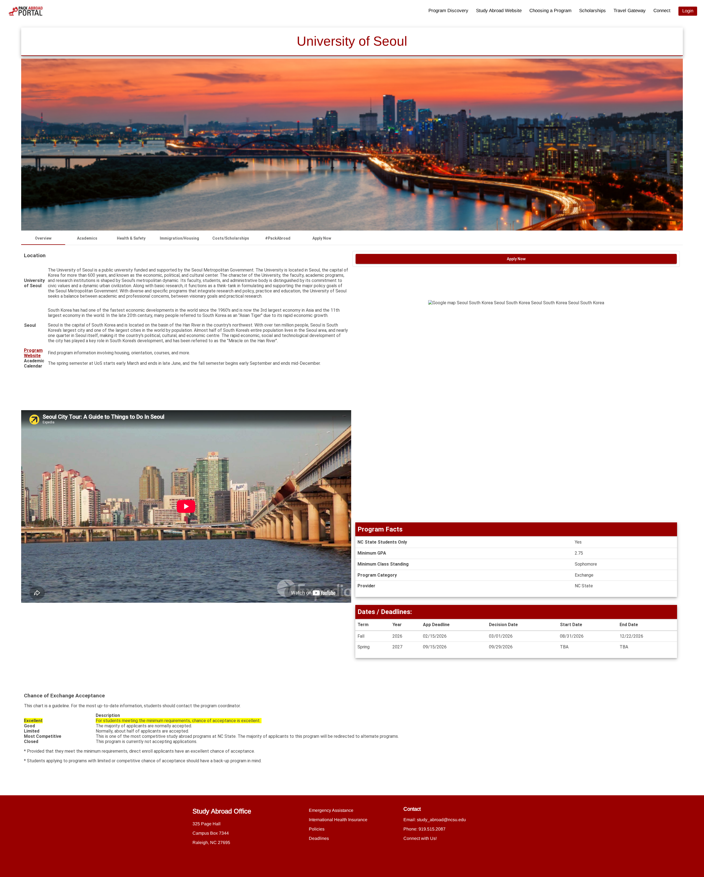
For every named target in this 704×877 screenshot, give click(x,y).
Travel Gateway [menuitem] (630, 10)
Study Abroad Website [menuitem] (499, 10)
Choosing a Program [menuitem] (550, 10)
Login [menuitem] (687, 10)
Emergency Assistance (331, 810)
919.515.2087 (432, 829)
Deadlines (319, 838)
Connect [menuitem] (661, 10)
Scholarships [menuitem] (592, 10)
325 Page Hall (207, 823)
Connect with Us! (420, 838)
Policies (316, 829)
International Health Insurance (338, 819)
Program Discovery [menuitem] (448, 10)
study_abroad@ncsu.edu (441, 819)
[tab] (43, 238)
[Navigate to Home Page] (26, 11)
